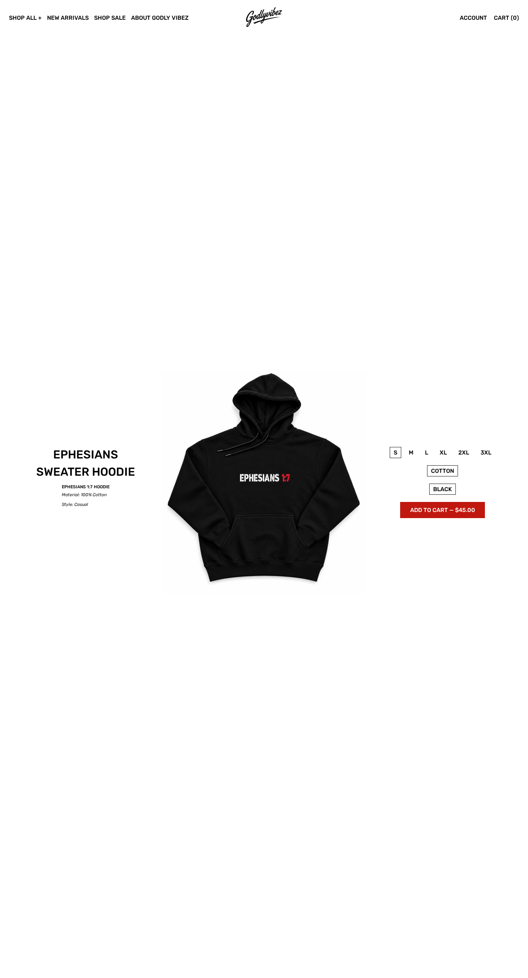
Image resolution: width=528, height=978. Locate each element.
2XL (463, 452)
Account (473, 17)
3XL (486, 452)
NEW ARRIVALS (68, 17)
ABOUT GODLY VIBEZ (160, 17)
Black (442, 489)
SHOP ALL (23, 17)
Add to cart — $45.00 (442, 510)
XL (443, 452)
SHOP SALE (110, 17)
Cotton (442, 470)
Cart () (506, 17)
